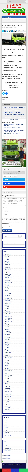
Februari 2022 (8, 332)
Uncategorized (8, 435)
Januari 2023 (7, 314)
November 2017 (8, 411)
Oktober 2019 (7, 373)
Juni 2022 (7, 326)
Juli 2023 (7, 305)
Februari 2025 (8, 274)
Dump (6, 425)
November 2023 (8, 298)
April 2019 (7, 383)
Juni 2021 (7, 345)
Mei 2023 (7, 308)
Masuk (6, 445)
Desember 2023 (8, 297)
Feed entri (7, 447)
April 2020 (7, 365)
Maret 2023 (7, 311)
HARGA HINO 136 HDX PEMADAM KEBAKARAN (14, 107)
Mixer (6, 430)
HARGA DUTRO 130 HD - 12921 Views (12, 133)
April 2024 (7, 290)
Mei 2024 (7, 288)
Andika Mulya (7, 27)
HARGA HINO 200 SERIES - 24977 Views (13, 127)
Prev (20, 30)
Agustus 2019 (8, 376)
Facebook (7, 183)
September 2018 (8, 394)
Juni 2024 (7, 287)
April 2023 (7, 310)
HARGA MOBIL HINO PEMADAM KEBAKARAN (13, 114)
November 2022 (8, 318)
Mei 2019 (7, 381)
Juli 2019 (7, 378)
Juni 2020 (7, 362)
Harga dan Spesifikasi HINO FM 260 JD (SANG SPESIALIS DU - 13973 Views (14, 131)
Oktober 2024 (7, 280)
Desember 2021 (8, 336)
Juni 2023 (7, 306)
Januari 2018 (7, 407)
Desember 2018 (8, 389)
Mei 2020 (7, 363)
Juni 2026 (7, 257)
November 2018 (8, 391)
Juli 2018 (7, 398)
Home (5, 20)
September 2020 (8, 357)
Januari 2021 (7, 354)
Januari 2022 (7, 334)
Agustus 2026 (8, 254)
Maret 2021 (7, 350)
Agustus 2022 (8, 323)
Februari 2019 (8, 386)
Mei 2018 (7, 401)
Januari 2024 (7, 295)
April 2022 (7, 329)
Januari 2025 (7, 275)
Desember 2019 (8, 370)
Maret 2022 (7, 331)
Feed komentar (8, 448)
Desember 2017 (8, 409)
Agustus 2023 (8, 303)
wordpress (20, 464)
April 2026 (7, 261)
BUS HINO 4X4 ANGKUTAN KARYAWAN (12, 112)
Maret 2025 (7, 272)
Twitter (6, 179)
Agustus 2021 (8, 342)
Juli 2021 (7, 344)
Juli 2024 (7, 285)
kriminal (6, 427)
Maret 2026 (7, 262)
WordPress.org (8, 450)
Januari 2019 (7, 388)
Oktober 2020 (7, 355)
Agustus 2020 (8, 358)
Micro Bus (7, 429)
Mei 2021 (7, 347)
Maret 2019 (7, 385)
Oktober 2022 (7, 319)
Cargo (6, 422)
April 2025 (7, 271)
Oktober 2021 (7, 339)
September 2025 (8, 269)
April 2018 (7, 402)
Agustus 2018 (8, 396)
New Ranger (7, 433)
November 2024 (8, 279)
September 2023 (8, 301)
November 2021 (8, 337)
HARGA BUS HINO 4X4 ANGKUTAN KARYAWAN (14, 117)
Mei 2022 (7, 328)
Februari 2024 (8, 293)
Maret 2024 (7, 292)
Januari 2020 (7, 368)
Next (24, 30)
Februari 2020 (8, 367)
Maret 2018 (7, 404)
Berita (9, 20)
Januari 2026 (7, 266)
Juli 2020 (7, 360)
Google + (6, 187)
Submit (14, 176)
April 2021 (7, 349)
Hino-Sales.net (10, 464)
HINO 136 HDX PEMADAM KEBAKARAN (12, 110)
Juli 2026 (7, 256)
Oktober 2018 (7, 393)
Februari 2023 (8, 313)
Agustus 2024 (8, 284)
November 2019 (8, 371)
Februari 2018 (8, 406)
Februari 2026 (8, 264)
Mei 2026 (7, 259)
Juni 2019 (7, 380)
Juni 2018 (7, 399)
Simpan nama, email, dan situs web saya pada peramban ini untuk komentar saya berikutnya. (13, 218)
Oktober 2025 (7, 267)
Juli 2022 (7, 324)
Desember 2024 (8, 277)
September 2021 (8, 341)
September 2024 (8, 282)
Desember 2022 (8, 316)
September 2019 (8, 375)
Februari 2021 (8, 352)
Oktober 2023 (7, 300)
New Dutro (7, 432)
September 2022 (8, 321)
